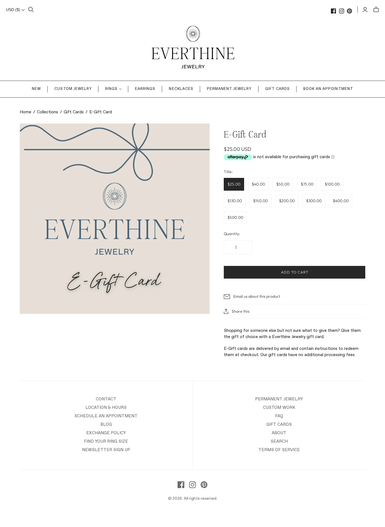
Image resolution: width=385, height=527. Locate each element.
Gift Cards (277, 89)
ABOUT (279, 433)
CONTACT (106, 399)
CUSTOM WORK (279, 407)
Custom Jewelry (73, 89)
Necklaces (181, 89)
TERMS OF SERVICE (279, 450)
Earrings (145, 89)
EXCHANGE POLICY (106, 433)
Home (25, 112)
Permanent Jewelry (229, 89)
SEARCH (279, 441)
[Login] (365, 10)
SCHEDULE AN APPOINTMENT (106, 416)
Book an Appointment (328, 89)
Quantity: (232, 233)
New (36, 89)
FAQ (279, 416)
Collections (47, 112)
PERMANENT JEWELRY (279, 399)
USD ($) (13, 9)
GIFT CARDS (279, 424)
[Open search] (31, 9)
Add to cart (294, 272)
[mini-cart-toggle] (376, 10)
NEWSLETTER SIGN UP (106, 450)
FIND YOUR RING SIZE (106, 441)
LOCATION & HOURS (106, 407)
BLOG (106, 424)
